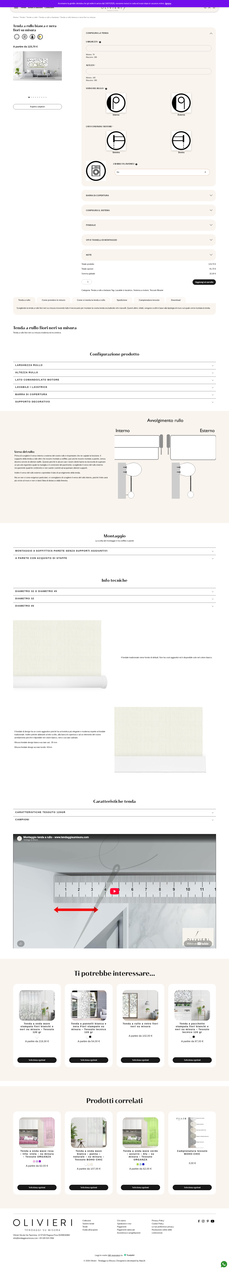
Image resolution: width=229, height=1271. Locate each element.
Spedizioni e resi (124, 1223)
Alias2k (142, 1261)
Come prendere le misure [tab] (53, 300)
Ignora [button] (168, 3)
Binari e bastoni (35, 7)
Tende (23, 7)
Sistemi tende (88, 1223)
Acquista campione (37, 107)
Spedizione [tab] (122, 300)
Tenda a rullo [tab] (24, 300)
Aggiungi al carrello (204, 282)
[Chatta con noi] (224, 1264)
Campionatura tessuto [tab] (149, 300)
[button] (29, 97)
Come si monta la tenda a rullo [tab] (91, 300)
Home (15, 17)
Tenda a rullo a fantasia (49, 17)
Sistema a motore (141, 290)
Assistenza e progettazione (128, 1233)
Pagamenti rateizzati (126, 1230)
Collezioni (49, 7)
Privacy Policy (158, 1220)
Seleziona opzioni (37, 1060)
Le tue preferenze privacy (163, 1227)
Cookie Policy (158, 1223)
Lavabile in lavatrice (123, 290)
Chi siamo (121, 1220)
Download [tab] (175, 300)
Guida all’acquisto (90, 1230)
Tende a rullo (32, 17)
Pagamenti (121, 1227)
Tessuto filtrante (156, 290)
